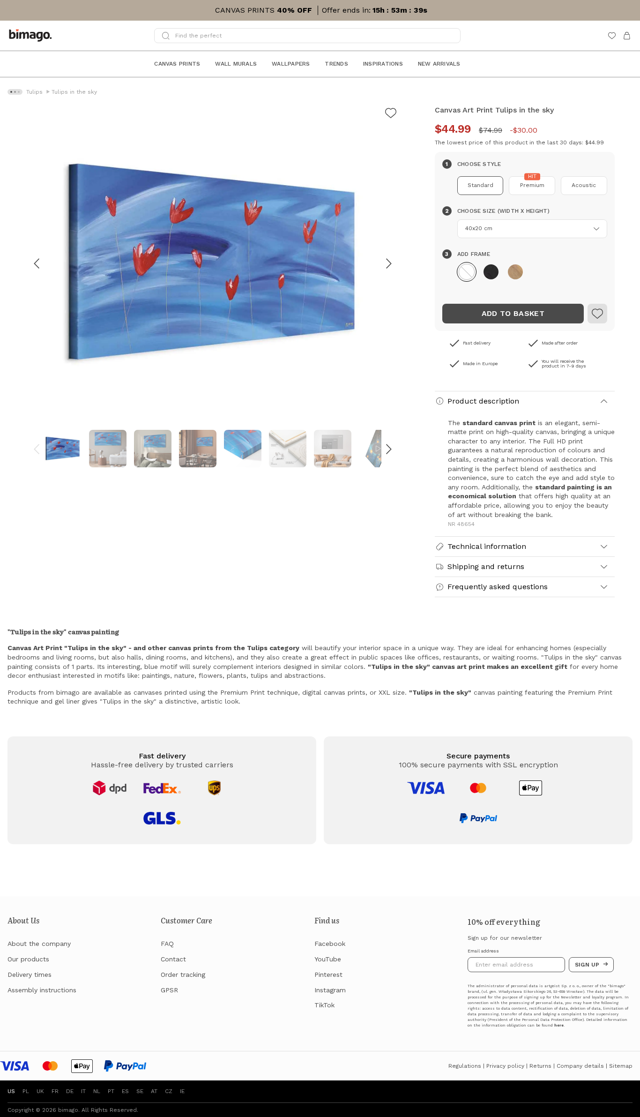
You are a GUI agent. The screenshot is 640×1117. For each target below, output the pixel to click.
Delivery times (29, 974)
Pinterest (328, 974)
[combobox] (532, 228)
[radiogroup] (524, 185)
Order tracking (183, 974)
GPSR (169, 990)
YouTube (327, 959)
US (11, 1091)
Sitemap (621, 1066)
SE (139, 1091)
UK (40, 1091)
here (559, 1025)
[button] (466, 271)
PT (111, 1091)
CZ (168, 1091)
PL (25, 1091)
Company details (580, 1066)
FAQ (167, 943)
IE (182, 1091)
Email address (483, 951)
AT (154, 1091)
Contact (173, 959)
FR (55, 1091)
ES (125, 1091)
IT (83, 1091)
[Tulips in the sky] (597, 313)
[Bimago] (32, 36)
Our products (28, 959)
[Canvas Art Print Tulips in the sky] (390, 114)
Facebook (329, 943)
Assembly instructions (41, 990)
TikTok (324, 1005)
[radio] (480, 185)
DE (70, 1091)
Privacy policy (505, 1066)
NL (96, 1091)
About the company (39, 943)
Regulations (464, 1066)
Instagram (330, 990)
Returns (540, 1066)
